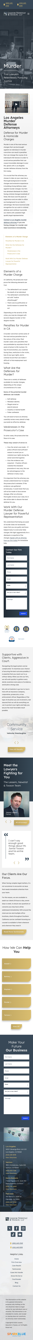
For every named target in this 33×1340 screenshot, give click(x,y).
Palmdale (10, 1194)
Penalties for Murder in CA (15, 241)
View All (16, 1026)
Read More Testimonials (14, 932)
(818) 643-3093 (11, 1155)
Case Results (16, 1266)
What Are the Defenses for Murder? (15, 246)
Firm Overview (16, 1262)
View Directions (11, 1157)
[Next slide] (18, 742)
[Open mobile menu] (28, 14)
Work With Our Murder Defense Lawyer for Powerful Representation (17, 261)
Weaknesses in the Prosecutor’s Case (13, 252)
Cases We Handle (16, 1272)
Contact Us (16, 1286)
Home (16, 1259)
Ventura (9, 1162)
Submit (23, 613)
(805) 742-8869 (11, 1186)
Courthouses (16, 1279)
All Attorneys (21, 822)
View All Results (16, 749)
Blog (16, 1283)
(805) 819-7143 (11, 1171)
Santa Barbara (12, 1178)
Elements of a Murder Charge (17, 237)
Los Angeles (11, 1146)
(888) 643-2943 (11, 1202)
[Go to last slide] (15, 742)
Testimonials (16, 1269)
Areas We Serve (16, 1276)
